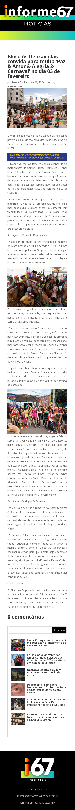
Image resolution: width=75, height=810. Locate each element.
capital (50, 82)
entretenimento (16, 86)
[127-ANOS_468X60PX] (38, 159)
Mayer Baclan (20, 82)
